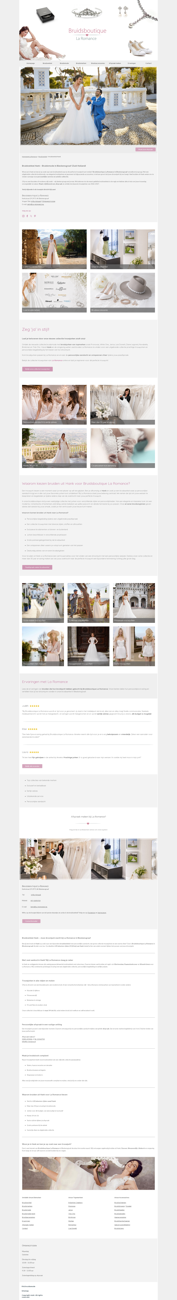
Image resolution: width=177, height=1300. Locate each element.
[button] (35, 204)
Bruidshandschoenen (122, 1221)
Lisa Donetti (72, 1228)
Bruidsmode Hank (28, 1214)
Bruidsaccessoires (98, 63)
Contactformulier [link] (31, 921)
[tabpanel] (88, 183)
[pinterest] (35, 216)
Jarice (70, 1210)
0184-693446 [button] (36, 201)
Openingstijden (48, 201)
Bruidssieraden (119, 1214)
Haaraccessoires (120, 1217)
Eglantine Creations (75, 1203)
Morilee (71, 1221)
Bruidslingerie (119, 1206)
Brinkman (72, 1217)
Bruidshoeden (119, 1210)
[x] (31, 216)
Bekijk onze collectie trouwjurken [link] (37, 369)
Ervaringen (132, 63)
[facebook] (27, 216)
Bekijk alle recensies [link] (32, 766)
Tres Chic (71, 1214)
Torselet (128, 1206)
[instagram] (23, 216)
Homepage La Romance (29, 157)
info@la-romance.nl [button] (29, 1042)
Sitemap (25, 1291)
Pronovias (71, 1206)
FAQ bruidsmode (28, 1286)
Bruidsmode (64, 63)
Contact (149, 63)
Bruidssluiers (119, 1228)
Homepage (31, 63)
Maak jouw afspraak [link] (145, 149)
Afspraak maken (115, 63)
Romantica (72, 1225)
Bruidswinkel (47, 63)
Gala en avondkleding (122, 1225)
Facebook (91, 913)
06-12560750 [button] (36, 901)
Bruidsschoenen (120, 1203)
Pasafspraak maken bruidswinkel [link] (37, 567)
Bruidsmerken (81, 63)
